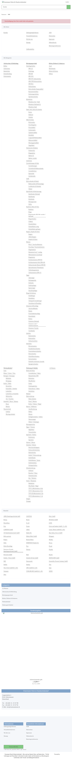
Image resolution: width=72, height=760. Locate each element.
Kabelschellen (32, 336)
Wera (5, 574)
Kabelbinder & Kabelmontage (33, 191)
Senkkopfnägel (32, 285)
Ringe (30, 212)
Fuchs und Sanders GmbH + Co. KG (58, 526)
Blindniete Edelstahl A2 (34, 104)
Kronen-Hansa (29, 539)
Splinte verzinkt (32, 158)
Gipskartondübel (32, 132)
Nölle (5, 543)
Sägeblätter (31, 429)
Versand (24, 749)
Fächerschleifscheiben (34, 450)
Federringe (31, 71)
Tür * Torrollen (10, 399)
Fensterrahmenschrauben (34, 351)
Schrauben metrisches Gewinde (36, 361)
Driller (30, 204)
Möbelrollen (9, 396)
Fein (5, 526)
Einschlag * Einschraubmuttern (36, 247)
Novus (50, 543)
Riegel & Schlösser (31, 293)
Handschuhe (7, 71)
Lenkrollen (8, 391)
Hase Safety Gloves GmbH (55, 533)
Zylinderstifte (31, 176)
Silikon (51, 73)
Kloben (30, 318)
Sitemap (28, 42)
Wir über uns (29, 39)
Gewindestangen (32, 165)
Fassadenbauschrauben (34, 348)
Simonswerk (29, 561)
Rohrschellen (31, 338)
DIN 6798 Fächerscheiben (35, 81)
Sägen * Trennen (30, 427)
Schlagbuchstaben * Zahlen (35, 416)
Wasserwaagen (32, 419)
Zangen (28, 498)
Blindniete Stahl (32, 107)
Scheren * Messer (30, 442)
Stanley (28, 564)
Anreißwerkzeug (32, 409)
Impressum (51, 39)
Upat (50, 567)
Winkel (30, 189)
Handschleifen (32, 452)
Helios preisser (7, 536)
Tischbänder (31, 330)
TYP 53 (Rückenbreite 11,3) (35, 496)
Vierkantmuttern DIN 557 (34, 272)
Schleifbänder (32, 457)
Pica (27, 546)
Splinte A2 (31, 155)
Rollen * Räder (7, 383)
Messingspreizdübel (33, 143)
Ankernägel (31, 277)
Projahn (51, 549)
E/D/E (50, 523)
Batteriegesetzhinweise (55, 45)
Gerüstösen (29, 160)
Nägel (27, 275)
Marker (30, 411)
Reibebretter (31, 437)
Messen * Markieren (31, 406)
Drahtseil (30, 114)
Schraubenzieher (32, 475)
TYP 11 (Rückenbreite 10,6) (35, 488)
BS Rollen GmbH (53, 519)
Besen (7, 404)
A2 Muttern (52, 368)
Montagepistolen (30, 424)
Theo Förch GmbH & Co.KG (11, 567)
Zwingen (28, 501)
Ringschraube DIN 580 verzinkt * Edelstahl (37, 215)
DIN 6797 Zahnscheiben (34, 78)
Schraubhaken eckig (33, 226)
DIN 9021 (30, 84)
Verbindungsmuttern (33, 270)
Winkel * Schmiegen (33, 422)
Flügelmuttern (32, 249)
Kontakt (6, 32)
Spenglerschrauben (33, 364)
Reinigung (8, 381)
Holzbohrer (31, 378)
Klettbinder (31, 199)
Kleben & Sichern (53, 71)
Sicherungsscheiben (33, 94)
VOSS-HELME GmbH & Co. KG (34, 571)
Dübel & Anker (30, 119)
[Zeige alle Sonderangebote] (69, 611)
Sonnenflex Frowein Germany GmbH (58, 561)
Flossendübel (31, 127)
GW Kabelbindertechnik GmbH (12, 533)
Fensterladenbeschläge (34, 313)
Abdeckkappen (32, 236)
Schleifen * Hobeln (31, 445)
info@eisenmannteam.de (13, 707)
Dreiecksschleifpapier (33, 447)
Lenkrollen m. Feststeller (12, 393)
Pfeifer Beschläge (8, 546)
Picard (50, 546)
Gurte (5, 370)
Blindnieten (29, 99)
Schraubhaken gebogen (34, 229)
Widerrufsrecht (52, 42)
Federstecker (31, 150)
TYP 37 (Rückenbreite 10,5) (35, 491)
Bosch (27, 519)
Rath (27, 554)
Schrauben (29, 343)
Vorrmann (6, 571)
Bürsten (8, 406)
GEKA (28, 529)
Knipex (5, 539)
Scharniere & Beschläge (32, 306)
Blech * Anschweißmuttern (35, 244)
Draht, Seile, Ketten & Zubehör (34, 109)
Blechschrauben (32, 346)
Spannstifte (31, 173)
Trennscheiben (32, 432)
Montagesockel (32, 201)
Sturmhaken (31, 298)
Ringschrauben (32, 218)
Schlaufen (31, 283)
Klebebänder (52, 68)
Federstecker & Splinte (32, 148)
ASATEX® (29, 516)
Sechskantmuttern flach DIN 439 (36, 262)
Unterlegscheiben (30, 66)
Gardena (8, 411)
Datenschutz (52, 36)
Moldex (51, 539)
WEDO (50, 571)
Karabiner (30, 209)
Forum (28, 526)
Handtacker (31, 483)
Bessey (5, 519)
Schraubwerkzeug (30, 468)
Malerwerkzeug (30, 396)
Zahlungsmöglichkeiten (32, 32)
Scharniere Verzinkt (33, 328)
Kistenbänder (31, 316)
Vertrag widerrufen (13, 746)
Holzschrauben (32, 353)
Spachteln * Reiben (31, 434)
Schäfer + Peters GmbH (9, 558)
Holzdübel (31, 135)
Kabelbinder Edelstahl (34, 194)
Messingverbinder (10, 414)
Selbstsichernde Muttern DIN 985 (36, 265)
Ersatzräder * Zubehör (11, 388)
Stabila (5, 564)
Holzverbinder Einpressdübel (35, 89)
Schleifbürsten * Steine (34, 460)
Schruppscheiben (32, 465)
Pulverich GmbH (8, 554)
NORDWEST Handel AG (32, 543)
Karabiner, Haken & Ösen (32, 206)
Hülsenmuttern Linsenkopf (35, 254)
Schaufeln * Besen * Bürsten (11, 401)
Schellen (28, 333)
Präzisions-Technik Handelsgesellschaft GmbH (10, 550)
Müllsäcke (8, 378)
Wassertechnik (7, 409)
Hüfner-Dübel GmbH (31, 536)
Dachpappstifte (32, 280)
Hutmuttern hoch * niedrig (35, 252)
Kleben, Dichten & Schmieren (9, 598)
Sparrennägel (31, 288)
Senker (30, 383)
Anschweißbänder (33, 308)
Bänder (30, 311)
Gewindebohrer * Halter (34, 373)
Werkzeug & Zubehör (7, 605)
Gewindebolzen (32, 171)
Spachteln (31, 440)
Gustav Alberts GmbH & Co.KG (57, 529)
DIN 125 (30, 68)
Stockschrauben (32, 359)
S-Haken (30, 221)
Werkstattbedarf (6, 601)
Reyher (51, 554)
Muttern (28, 242)
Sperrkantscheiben (33, 96)
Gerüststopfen (32, 130)
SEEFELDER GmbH (54, 558)
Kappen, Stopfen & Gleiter (33, 231)
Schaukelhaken (32, 224)
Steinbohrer (31, 391)
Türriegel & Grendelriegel (35, 300)
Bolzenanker (31, 122)
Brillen (5, 66)
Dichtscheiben (32, 86)
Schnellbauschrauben (33, 356)
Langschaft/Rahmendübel (35, 137)
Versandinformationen (32, 36)
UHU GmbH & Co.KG (31, 567)
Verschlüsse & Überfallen (34, 303)
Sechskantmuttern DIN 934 (35, 259)
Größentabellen (30, 49)
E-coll (27, 523)
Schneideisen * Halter (34, 388)
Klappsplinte (31, 153)
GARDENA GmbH (8, 529)
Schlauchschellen (32, 341)
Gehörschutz (7, 68)
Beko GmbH (52, 516)
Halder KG (29, 533)
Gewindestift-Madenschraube (35, 168)
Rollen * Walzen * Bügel (34, 404)
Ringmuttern (31, 257)
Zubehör (30, 117)
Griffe (27, 178)
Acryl (50, 66)
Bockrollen (9, 386)
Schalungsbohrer (32, 386)
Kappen (30, 234)
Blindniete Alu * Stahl (34, 102)
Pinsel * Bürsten (32, 401)
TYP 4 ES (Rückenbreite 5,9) (35, 493)
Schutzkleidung (8, 73)
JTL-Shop (62, 754)
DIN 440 (30, 73)
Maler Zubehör (32, 399)
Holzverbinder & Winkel (32, 181)
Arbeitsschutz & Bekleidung (9, 591)
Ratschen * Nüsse (32, 473)
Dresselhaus (7, 523)
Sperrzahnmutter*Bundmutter (36, 267)
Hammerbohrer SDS (33, 375)
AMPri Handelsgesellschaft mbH (12, 516)
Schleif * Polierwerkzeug (34, 455)
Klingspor (51, 536)
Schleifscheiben (32, 462)
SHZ (5, 561)
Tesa (50, 564)
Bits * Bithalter (32, 478)
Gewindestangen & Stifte (32, 163)
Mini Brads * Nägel (33, 486)
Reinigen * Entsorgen (9, 375)
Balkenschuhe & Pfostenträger (36, 183)
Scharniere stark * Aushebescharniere (33, 324)
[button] (56, 2)
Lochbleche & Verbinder (34, 186)
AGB (50, 32)
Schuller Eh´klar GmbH (32, 558)
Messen (30, 414)
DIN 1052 (30, 76)
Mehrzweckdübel (32, 140)
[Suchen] (68, 7)
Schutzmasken (7, 76)
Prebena (28, 549)
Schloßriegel (31, 295)
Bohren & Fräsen (30, 370)
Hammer (28, 393)
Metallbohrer (31, 381)
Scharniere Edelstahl (33, 321)
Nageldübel (31, 145)
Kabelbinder (31, 196)
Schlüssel (30, 470)
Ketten (30, 112)
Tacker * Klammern (31, 480)
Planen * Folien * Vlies (9, 373)
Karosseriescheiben (33, 91)
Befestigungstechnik (7, 595)
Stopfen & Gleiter (32, 239)
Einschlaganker (32, 125)
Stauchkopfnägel (32, 290)
